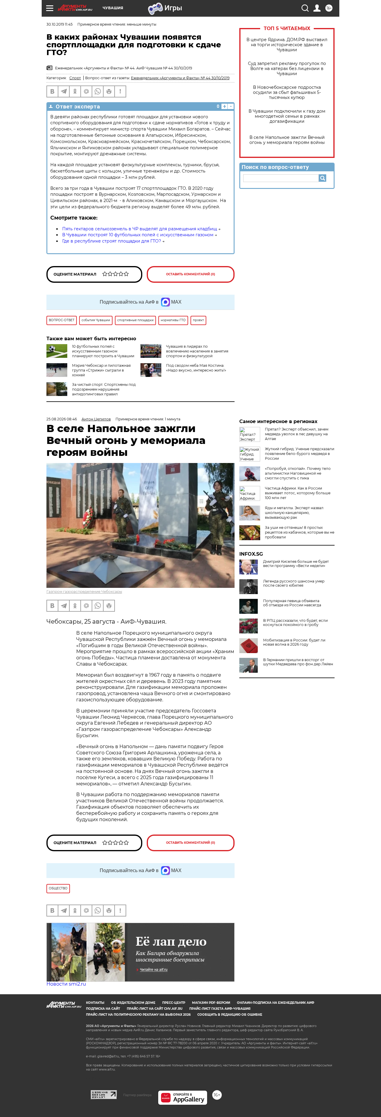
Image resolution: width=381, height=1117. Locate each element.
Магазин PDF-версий (211, 1003)
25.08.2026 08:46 (61, 419)
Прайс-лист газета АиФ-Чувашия (219, 1009)
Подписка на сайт (103, 1009)
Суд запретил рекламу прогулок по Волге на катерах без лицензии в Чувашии (287, 68)
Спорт (75, 78)
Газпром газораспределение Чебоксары (84, 591)
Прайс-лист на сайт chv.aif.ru (154, 1009)
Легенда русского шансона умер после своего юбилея (293, 583)
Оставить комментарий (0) (190, 274)
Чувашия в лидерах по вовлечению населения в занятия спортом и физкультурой (197, 351)
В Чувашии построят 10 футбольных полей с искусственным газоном (137, 234)
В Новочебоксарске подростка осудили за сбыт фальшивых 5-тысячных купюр (287, 92)
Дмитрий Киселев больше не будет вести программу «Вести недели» (296, 564)
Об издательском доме (133, 1003)
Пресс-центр (173, 1003)
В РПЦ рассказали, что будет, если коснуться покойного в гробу (295, 623)
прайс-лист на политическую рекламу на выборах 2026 (138, 1015)
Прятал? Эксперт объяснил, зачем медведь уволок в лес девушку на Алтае (296, 434)
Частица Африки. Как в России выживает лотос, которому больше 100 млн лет (297, 493)
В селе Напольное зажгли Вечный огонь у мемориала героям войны (287, 140)
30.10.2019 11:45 (59, 24)
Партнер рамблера (137, 1095)
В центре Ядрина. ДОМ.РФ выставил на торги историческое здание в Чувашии (286, 44)
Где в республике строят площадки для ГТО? (111, 241)
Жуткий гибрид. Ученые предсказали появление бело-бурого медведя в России (299, 454)
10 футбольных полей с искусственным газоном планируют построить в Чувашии (103, 351)
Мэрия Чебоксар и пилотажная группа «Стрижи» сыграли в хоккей (101, 370)
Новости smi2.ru (66, 984)
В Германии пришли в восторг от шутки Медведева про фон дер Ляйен (298, 662)
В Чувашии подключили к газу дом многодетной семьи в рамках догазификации (287, 116)
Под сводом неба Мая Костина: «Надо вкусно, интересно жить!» (196, 367)
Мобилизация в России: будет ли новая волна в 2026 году (294, 642)
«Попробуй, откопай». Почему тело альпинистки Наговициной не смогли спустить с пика (298, 473)
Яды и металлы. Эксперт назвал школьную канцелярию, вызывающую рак (294, 513)
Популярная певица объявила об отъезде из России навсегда (292, 603)
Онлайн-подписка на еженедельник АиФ (275, 1003)
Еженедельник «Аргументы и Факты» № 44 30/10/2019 (180, 78)
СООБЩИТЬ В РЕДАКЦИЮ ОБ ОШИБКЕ (229, 1015)
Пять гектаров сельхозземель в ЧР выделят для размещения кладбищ (139, 229)
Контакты (95, 1003)
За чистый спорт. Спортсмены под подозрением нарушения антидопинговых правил (104, 389)
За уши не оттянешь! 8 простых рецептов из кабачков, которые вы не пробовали (299, 532)
